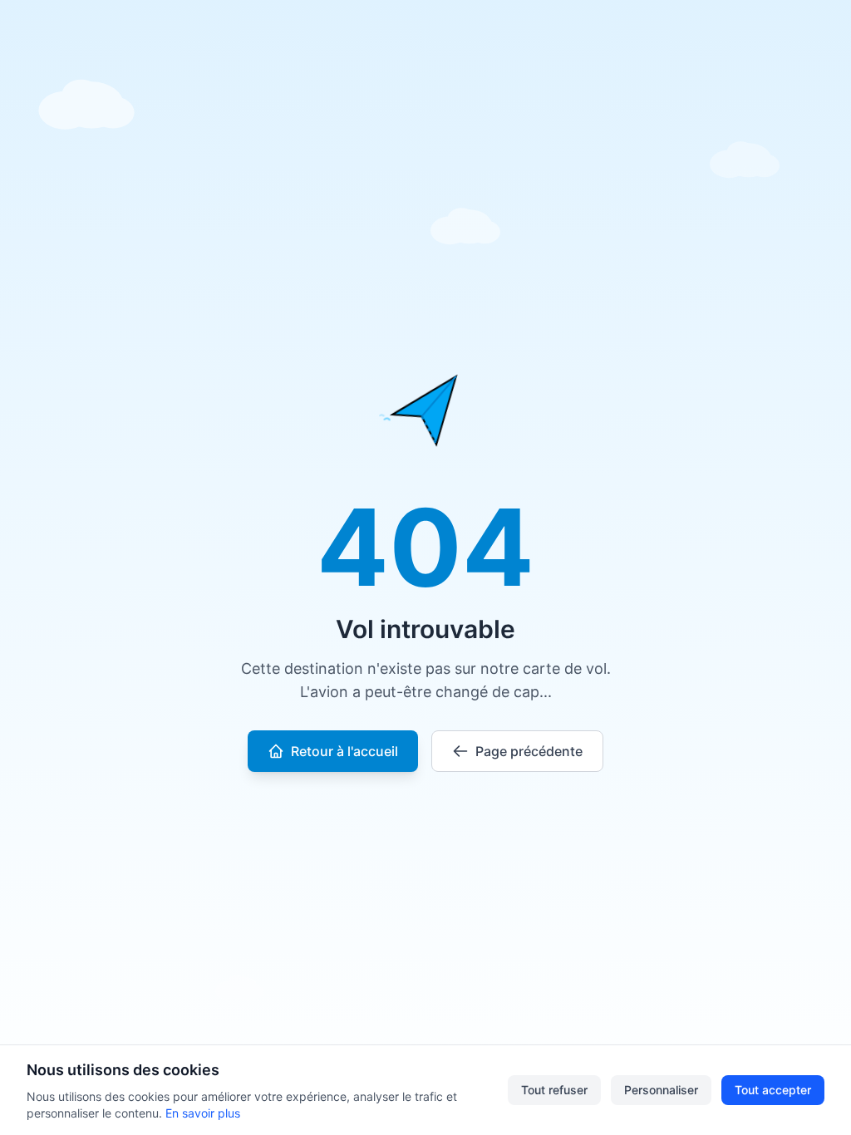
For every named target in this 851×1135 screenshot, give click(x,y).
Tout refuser (554, 1090)
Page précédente (529, 751)
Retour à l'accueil (344, 751)
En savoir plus (202, 1113)
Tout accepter (773, 1090)
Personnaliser (661, 1090)
